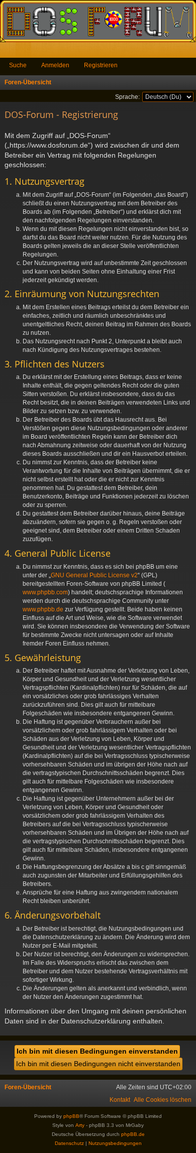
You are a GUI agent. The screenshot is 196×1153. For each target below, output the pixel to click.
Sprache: (127, 96)
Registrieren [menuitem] (190, 52)
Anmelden (55, 65)
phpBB (71, 1116)
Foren (25, 52)
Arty (79, 1125)
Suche (18, 65)
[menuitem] (162, 1100)
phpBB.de (133, 1134)
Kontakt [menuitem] (120, 1099)
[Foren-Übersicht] (98, 21)
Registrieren (101, 65)
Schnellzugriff (10, 52)
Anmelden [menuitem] (174, 52)
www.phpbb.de (43, 609)
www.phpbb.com (45, 592)
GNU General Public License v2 (94, 575)
